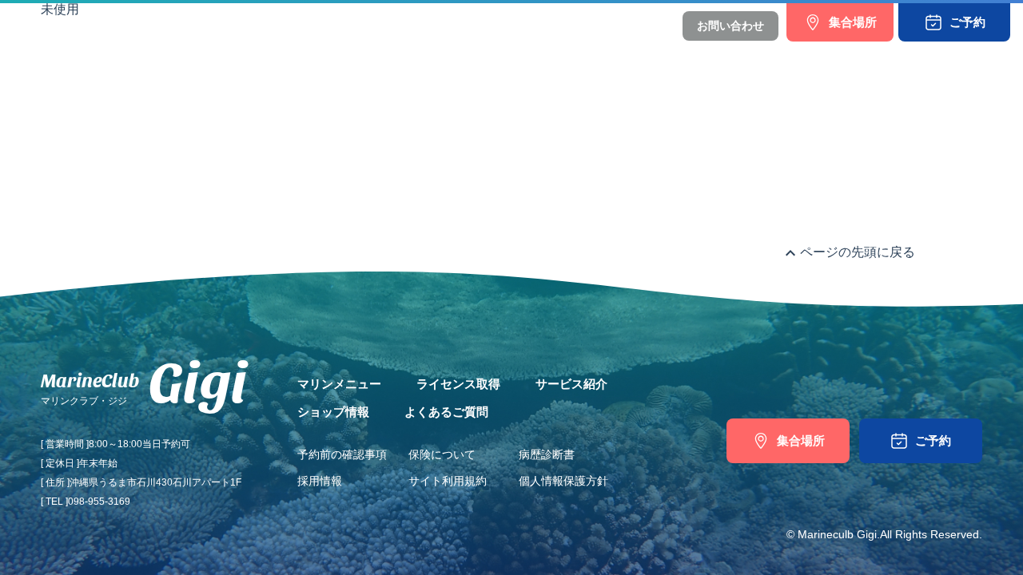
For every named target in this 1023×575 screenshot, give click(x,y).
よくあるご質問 (715, 58)
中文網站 (647, 26)
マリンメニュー (301, 58)
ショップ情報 (611, 58)
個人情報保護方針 (563, 480)
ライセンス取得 (410, 58)
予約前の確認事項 (342, 454)
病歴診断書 (547, 454)
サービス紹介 (514, 58)
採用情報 (319, 480)
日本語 (604, 26)
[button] (954, 22)
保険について (442, 454)
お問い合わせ (730, 25)
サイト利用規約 (447, 480)
